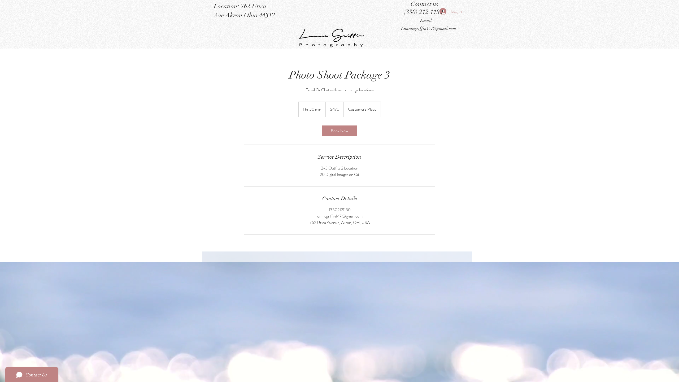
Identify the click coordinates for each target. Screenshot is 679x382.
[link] (339, 130)
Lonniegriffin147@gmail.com (428, 28)
